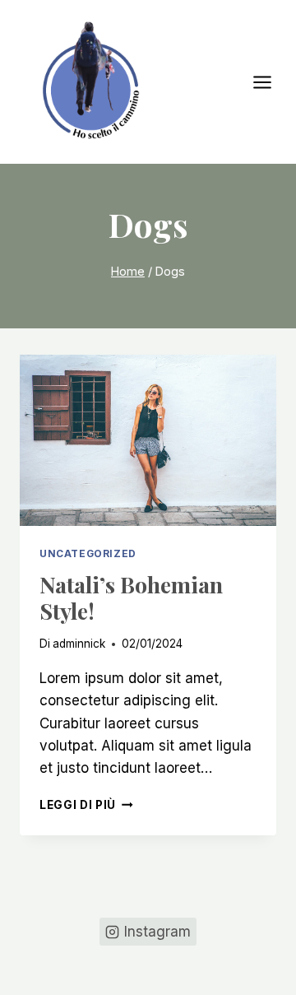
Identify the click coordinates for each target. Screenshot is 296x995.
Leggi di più (86, 804)
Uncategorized (87, 553)
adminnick (79, 643)
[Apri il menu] (270, 82)
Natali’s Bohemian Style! (131, 597)
